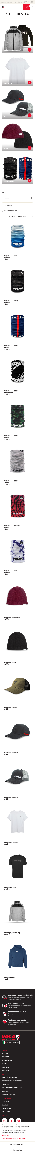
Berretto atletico (11, 753)
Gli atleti (5, 1105)
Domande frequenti (9, 1094)
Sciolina (5, 1053)
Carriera (5, 1091)
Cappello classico (11, 798)
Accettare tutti (19, 1144)
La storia (5, 1101)
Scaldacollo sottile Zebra (11, 482)
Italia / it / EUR (11, 1042)
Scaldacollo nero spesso (11, 302)
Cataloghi (5, 1084)
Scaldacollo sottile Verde (11, 437)
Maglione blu (9, 978)
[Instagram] (4, 1120)
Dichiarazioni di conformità (12, 1087)
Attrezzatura (7, 1060)
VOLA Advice (6, 1112)
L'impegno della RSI (9, 1108)
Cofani (6, 149)
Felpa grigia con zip (12, 933)
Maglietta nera (10, 888)
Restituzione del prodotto (12, 1081)
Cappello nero (10, 663)
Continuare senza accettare (10, 1125)
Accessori (5, 1057)
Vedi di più (5, 1135)
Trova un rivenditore (9, 1077)
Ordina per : (12, 216)
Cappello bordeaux (12, 618)
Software (5, 1070)
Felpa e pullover (11, 51)
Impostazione (17, 1150)
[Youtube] (18, 1120)
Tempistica (6, 1067)
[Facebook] (11, 1120)
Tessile (4, 1063)
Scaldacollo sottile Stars (11, 347)
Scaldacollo (9, 181)
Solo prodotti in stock (10, 210)
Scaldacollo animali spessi (12, 527)
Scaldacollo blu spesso (10, 257)
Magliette (8, 83)
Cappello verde (10, 708)
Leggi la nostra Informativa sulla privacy (14, 1138)
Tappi (6, 116)
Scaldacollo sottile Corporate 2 (11, 392)
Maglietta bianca (11, 843)
